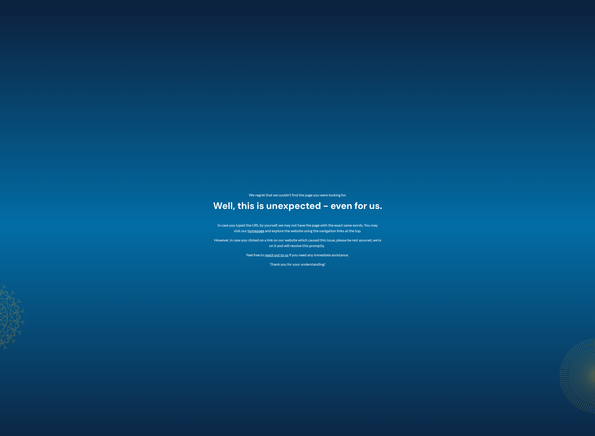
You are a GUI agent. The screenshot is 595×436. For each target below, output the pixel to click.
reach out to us (276, 255)
